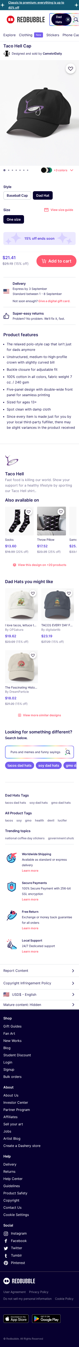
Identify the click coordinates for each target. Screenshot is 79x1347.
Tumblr (16, 1255)
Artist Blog (11, 1138)
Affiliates (10, 1117)
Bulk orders (12, 1077)
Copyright (11, 1200)
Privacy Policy (38, 1292)
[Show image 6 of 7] (23, 170)
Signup (8, 1069)
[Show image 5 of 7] (20, 170)
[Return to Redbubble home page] (26, 20)
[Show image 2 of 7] (8, 170)
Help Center (13, 1179)
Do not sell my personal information (27, 1298)
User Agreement (14, 1292)
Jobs (7, 1131)
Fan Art (9, 1033)
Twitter (16, 1248)
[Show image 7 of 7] (27, 170)
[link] (19, 765)
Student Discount (17, 1055)
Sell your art (13, 1124)
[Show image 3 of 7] (12, 170)
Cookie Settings (16, 1215)
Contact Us (12, 1207)
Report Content (15, 970)
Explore (9, 35)
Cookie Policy (64, 1298)
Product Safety (15, 1193)
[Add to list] (71, 69)
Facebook (19, 1241)
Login (7, 1062)
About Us (10, 1095)
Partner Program (16, 1110)
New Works (12, 1041)
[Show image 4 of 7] (16, 170)
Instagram (19, 1233)
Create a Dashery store (21, 1146)
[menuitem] (9, 35)
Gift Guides (12, 1026)
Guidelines (11, 1186)
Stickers (52, 35)
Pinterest (18, 1263)
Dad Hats (12, 795)
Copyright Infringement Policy (27, 983)
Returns (9, 1171)
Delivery (9, 1164)
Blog (7, 1048)
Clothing (30, 35)
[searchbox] (39, 752)
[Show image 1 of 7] (4, 170)
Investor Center (15, 1102)
